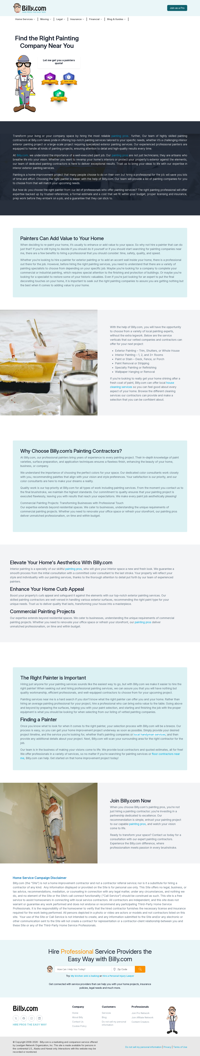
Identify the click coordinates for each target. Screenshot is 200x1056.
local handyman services (149, 734)
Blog (104, 1017)
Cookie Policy (79, 1026)
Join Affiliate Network (142, 1017)
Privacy (167, 1047)
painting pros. (120, 135)
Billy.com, (23, 155)
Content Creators (140, 1021)
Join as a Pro (177, 8)
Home (75, 1013)
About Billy (77, 1017)
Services (106, 1013)
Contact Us (77, 1021)
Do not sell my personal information (114, 1023)
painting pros (120, 155)
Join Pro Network (141, 1013)
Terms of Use (180, 1047)
